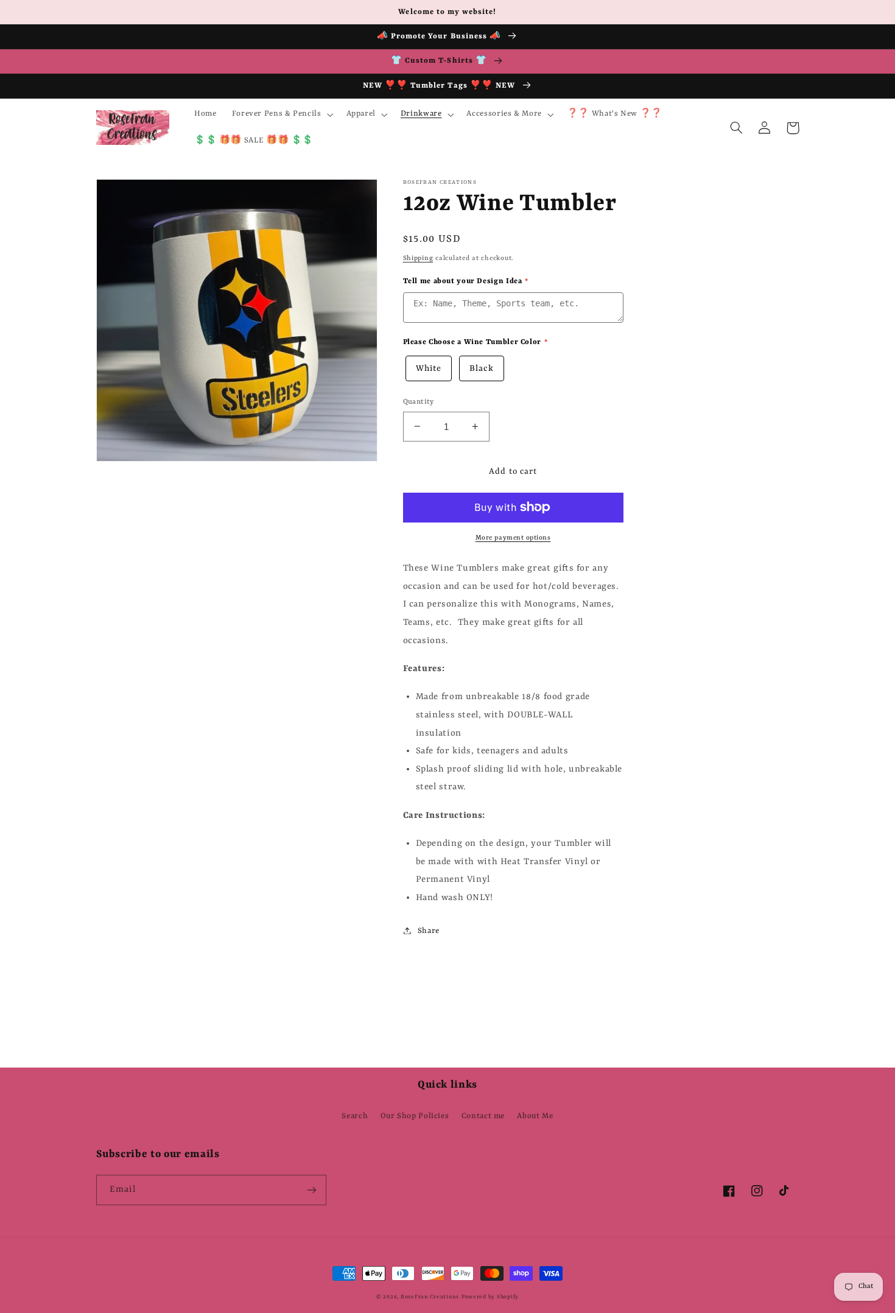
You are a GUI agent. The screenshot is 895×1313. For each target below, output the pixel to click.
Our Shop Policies (415, 1116)
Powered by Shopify (490, 1297)
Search (355, 1116)
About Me (535, 1116)
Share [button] (429, 930)
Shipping (418, 257)
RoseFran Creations (430, 1297)
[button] (281, 114)
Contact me (483, 1116)
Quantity (418, 401)
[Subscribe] (311, 1190)
